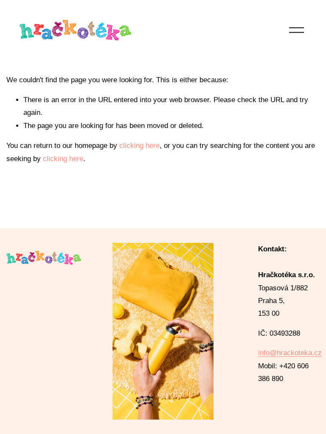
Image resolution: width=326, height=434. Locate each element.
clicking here (139, 146)
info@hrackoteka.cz (290, 353)
